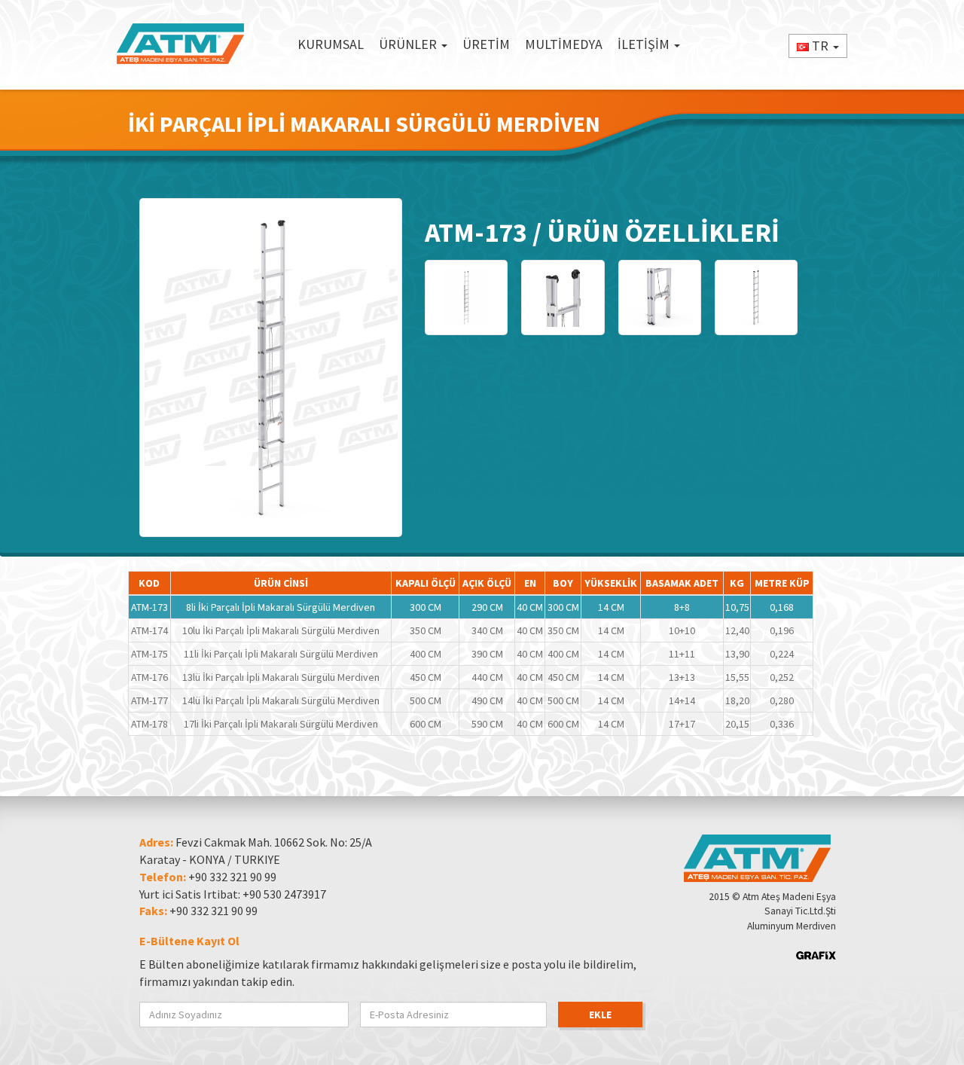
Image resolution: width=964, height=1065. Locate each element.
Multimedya (563, 44)
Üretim (486, 44)
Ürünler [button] (409, 44)
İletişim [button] (645, 44)
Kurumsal (330, 44)
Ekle (600, 1014)
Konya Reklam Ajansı (816, 955)
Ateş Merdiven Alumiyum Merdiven (181, 44)
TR (820, 45)
